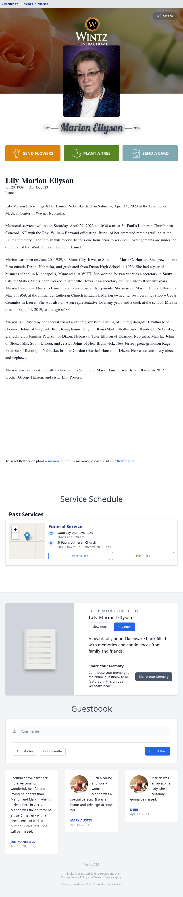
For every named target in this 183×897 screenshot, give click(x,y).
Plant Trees (143, 556)
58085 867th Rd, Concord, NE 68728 (84, 547)
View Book (99, 627)
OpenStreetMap (96, 884)
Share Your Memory (153, 676)
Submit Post (157, 751)
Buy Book (124, 627)
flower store (126, 460)
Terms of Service (103, 877)
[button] (27, 536)
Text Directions (79, 556)
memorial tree (59, 460)
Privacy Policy (79, 877)
